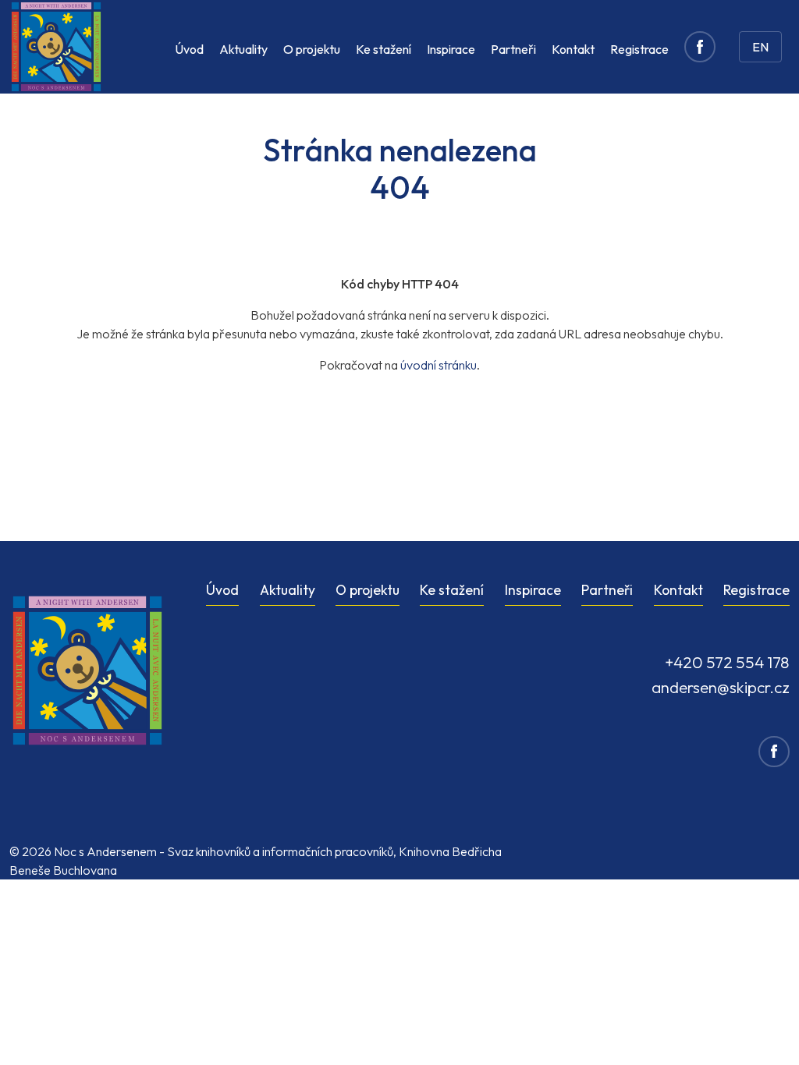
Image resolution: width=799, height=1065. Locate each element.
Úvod (189, 49)
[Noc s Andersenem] (56, 47)
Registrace (639, 49)
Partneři (513, 49)
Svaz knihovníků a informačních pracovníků (280, 851)
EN (760, 47)
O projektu (311, 49)
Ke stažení (383, 49)
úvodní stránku (438, 365)
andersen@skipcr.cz (721, 687)
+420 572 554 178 (727, 662)
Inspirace (451, 49)
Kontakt (573, 49)
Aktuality (243, 49)
